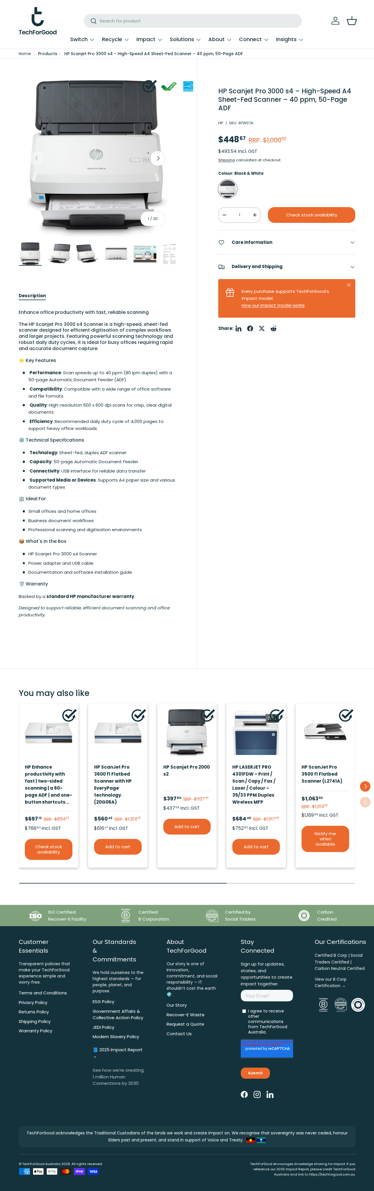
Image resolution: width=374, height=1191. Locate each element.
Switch (79, 39)
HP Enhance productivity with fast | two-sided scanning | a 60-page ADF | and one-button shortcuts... (48, 784)
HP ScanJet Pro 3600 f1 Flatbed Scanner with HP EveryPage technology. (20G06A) (113, 784)
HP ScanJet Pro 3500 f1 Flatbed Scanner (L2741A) (322, 774)
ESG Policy (103, 1001)
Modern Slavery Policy (116, 1036)
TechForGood (33, 1164)
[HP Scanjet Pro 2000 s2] (187, 733)
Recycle (112, 39)
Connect (250, 39)
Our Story (177, 1005)
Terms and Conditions (43, 993)
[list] (97, 158)
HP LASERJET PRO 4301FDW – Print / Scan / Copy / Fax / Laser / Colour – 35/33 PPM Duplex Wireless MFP (254, 784)
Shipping (226, 160)
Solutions (182, 39)
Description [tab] (32, 296)
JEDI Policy (103, 1027)
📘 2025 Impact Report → (118, 1053)
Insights (286, 39)
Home (25, 54)
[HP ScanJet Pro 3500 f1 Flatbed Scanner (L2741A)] (325, 733)
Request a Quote (185, 1024)
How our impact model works (273, 305)
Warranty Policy (35, 1031)
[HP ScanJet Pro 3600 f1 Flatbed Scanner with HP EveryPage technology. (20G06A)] (118, 733)
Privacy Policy (33, 1002)
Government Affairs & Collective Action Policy (118, 1014)
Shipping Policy (35, 1021)
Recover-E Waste (186, 1015)
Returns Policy (34, 1012)
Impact (145, 39)
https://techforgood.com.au (332, 1174)
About (216, 39)
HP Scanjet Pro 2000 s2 (186, 770)
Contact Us (179, 1034)
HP (220, 123)
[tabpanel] (97, 469)
